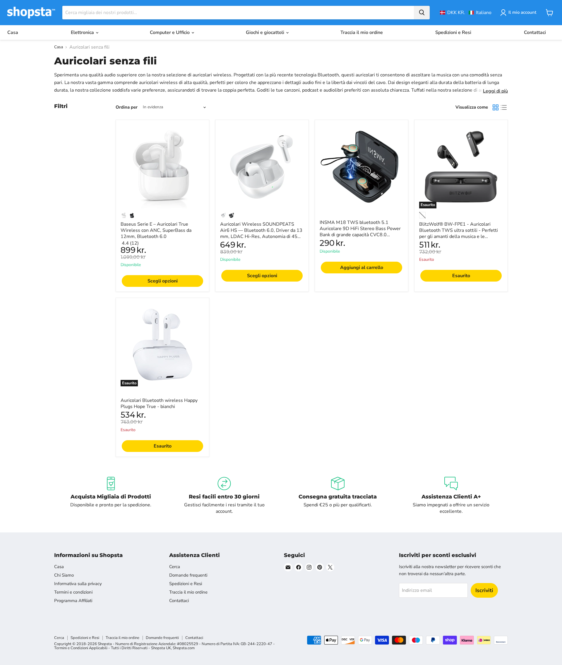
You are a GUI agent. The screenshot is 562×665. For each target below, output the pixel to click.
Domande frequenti (188, 575)
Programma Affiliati (73, 601)
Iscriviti (484, 590)
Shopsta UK (161, 648)
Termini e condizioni (73, 592)
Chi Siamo (64, 575)
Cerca (174, 567)
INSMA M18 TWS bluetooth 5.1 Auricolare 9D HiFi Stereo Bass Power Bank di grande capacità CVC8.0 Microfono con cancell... (360, 231)
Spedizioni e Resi (453, 32)
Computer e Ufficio (170, 32)
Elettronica (83, 32)
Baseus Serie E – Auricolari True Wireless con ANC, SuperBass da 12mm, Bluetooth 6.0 (156, 230)
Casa (12, 32)
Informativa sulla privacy (78, 584)
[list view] (504, 107)
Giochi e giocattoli (265, 32)
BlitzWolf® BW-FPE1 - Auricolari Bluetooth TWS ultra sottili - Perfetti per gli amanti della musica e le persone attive (458, 233)
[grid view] (495, 107)
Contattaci (535, 32)
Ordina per (127, 107)
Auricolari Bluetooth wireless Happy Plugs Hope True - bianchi (159, 403)
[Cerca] (422, 12)
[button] (465, 12)
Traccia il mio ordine (361, 32)
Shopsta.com (184, 648)
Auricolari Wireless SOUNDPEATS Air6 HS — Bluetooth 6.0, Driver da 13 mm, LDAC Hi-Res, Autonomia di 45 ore (261, 233)
